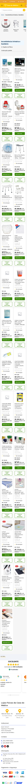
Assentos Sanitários (6, 118)
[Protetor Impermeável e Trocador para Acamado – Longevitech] (7, 614)
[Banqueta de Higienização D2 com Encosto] (20, 189)
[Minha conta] (21, 5)
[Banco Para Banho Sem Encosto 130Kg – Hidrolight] (20, 149)
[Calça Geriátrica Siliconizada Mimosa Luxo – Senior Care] (7, 229)
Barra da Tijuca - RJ (7, 713)
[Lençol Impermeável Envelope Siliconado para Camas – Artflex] (7, 525)
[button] (20, 90)
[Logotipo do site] (11, 5)
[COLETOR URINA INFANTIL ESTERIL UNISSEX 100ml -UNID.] (7, 355)
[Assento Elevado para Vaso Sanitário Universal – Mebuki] (7, 105)
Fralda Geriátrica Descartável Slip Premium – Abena (19, 447)
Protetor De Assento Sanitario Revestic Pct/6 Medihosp (7, 578)
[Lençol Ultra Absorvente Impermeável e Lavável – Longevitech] (20, 525)
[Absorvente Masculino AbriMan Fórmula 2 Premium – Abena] (20, 62)
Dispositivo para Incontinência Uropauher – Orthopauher (19, 406)
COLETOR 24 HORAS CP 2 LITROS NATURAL (6, 281)
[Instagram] (8, 746)
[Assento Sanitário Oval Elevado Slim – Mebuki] (20, 105)
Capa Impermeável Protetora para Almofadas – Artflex (19, 238)
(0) (8, 77)
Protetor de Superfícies (17, 243)
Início (2, 15)
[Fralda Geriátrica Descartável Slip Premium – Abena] (20, 440)
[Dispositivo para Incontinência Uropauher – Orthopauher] (20, 397)
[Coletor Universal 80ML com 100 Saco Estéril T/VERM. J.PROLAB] (20, 314)
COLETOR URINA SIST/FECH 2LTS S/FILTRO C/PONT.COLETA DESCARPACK (6, 406)
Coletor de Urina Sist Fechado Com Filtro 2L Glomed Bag (7, 322)
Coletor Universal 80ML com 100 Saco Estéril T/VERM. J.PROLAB (19, 322)
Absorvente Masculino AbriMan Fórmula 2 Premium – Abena (20, 71)
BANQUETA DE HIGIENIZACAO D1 (7, 196)
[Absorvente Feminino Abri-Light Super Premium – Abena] (7, 62)
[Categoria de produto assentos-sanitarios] (5, 25)
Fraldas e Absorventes (5, 75)
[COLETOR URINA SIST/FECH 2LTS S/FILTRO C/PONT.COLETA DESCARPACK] (7, 397)
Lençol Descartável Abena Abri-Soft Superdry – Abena (19, 491)
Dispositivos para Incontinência (19, 410)
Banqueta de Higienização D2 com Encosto (19, 197)
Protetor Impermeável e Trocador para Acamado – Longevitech (6, 623)
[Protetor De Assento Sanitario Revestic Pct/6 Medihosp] (7, 570)
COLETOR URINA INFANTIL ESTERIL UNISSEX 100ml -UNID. (7, 363)
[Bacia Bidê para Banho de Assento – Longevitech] (7, 149)
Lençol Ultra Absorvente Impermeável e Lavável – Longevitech (19, 534)
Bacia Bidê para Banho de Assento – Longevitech (7, 156)
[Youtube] (5, 746)
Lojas (5, 1)
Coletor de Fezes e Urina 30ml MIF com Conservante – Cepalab (20, 281)
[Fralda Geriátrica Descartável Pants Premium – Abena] (7, 440)
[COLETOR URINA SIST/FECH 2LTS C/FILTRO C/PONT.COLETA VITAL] (20, 355)
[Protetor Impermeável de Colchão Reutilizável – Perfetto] (20, 570)
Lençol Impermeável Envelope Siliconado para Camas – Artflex (6, 534)
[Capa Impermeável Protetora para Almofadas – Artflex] (20, 229)
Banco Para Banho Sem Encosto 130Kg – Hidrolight (20, 156)
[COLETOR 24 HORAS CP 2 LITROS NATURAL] (7, 273)
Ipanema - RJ (19, 713)
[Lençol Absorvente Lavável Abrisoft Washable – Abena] (7, 483)
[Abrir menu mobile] (2, 5)
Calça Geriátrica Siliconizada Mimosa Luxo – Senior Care (6, 238)
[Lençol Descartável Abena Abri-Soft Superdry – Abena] (20, 483)
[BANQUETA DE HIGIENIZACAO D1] (7, 189)
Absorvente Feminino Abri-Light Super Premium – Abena (6, 71)
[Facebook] (2, 746)
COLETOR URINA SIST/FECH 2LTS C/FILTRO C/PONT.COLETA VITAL (19, 364)
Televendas (22, 1)
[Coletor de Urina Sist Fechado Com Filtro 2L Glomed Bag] (7, 314)
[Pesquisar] (24, 10)
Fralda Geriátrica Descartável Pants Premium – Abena (7, 447)
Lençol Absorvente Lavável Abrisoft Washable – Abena (7, 491)
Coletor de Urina (6, 284)
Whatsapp (13, 1)
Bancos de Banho (19, 159)
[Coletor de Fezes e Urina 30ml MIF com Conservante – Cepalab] (20, 273)
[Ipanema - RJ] (20, 711)
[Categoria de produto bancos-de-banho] (16, 25)
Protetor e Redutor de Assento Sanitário (7, 160)
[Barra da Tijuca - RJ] (7, 711)
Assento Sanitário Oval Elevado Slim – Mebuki (19, 113)
